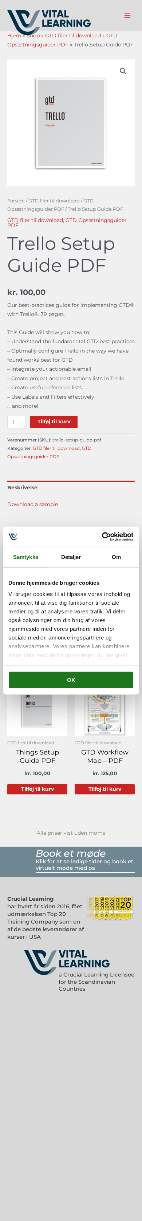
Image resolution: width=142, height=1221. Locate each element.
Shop (33, 35)
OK (71, 680)
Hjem (14, 35)
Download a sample (32, 504)
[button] (123, 71)
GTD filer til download (73, 35)
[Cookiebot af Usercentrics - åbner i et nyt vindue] (102, 537)
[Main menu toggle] (128, 15)
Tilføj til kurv (54, 421)
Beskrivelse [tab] (22, 487)
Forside (16, 201)
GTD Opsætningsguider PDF (67, 222)
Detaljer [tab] (71, 557)
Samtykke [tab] (25, 557)
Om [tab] (116, 557)
